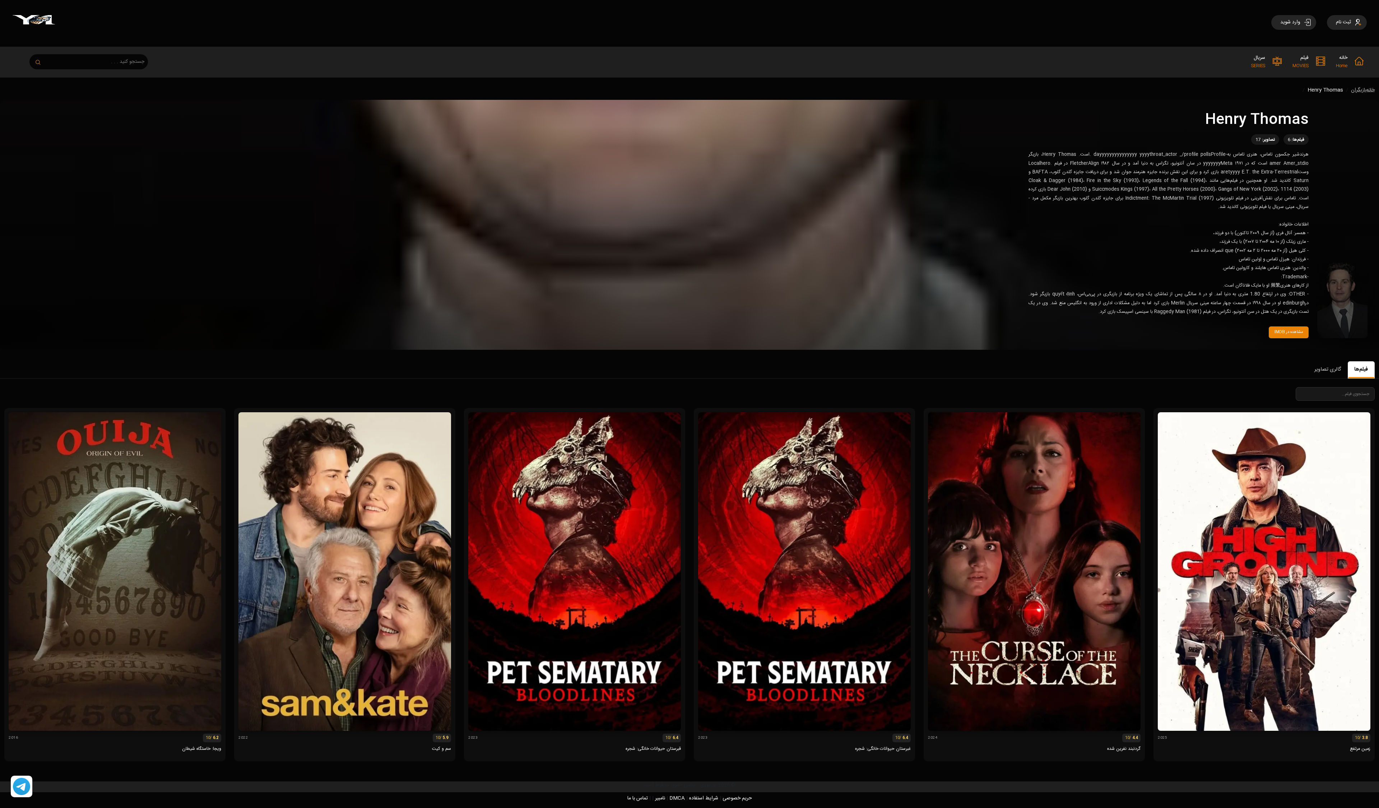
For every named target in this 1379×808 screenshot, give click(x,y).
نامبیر (660, 798)
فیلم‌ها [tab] (1361, 369)
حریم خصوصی (737, 798)
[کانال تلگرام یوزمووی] (21, 787)
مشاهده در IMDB (1288, 332)
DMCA (677, 798)
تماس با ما (637, 798)
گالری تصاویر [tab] (1327, 369)
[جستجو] (42, 60)
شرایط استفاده (703, 798)
